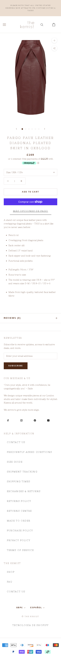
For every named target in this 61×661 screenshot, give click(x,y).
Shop (11, 572)
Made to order (18, 520)
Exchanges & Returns (24, 491)
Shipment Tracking (22, 471)
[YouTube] (48, 420)
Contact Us (16, 442)
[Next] (44, 129)
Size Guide (15, 462)
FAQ (9, 581)
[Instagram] (21, 420)
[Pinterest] (35, 420)
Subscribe (15, 366)
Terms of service (20, 550)
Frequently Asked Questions (29, 452)
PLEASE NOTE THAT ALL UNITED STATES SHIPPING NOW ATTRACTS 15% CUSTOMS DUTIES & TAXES (30, 8)
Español (36, 608)
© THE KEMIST (30, 616)
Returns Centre (19, 511)
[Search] (41, 24)
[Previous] (16, 129)
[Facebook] (8, 420)
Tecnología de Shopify (30, 625)
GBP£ (19, 608)
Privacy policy (18, 540)
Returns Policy (19, 501)
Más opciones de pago (30, 211)
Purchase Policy (20, 530)
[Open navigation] (4, 24)
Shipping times (18, 481)
